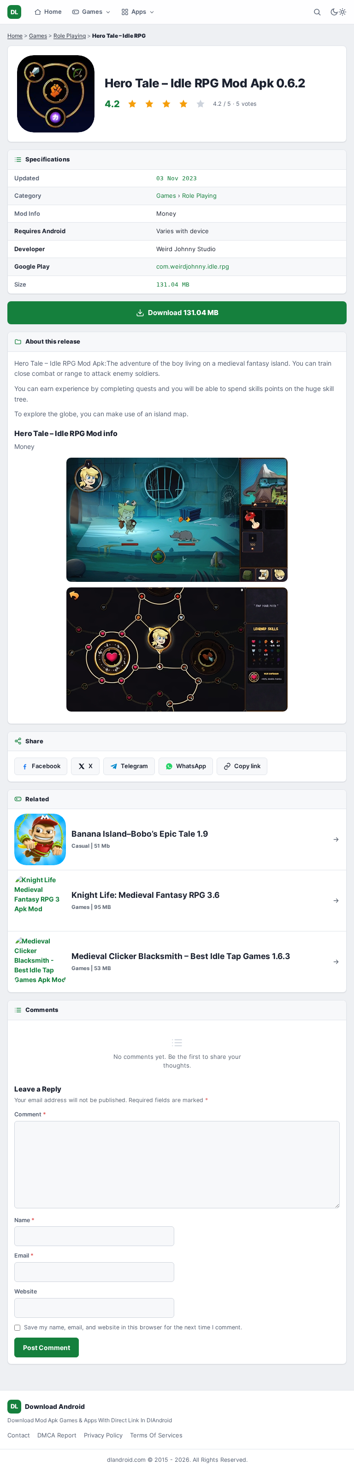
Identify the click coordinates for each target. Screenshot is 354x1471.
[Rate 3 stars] (166, 104)
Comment (30, 1114)
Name (24, 1220)
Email (24, 1255)
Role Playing (69, 35)
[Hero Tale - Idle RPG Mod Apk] (177, 520)
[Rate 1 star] (132, 104)
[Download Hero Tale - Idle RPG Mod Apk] (177, 649)
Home (53, 11)
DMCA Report (57, 1435)
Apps (138, 11)
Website (25, 1291)
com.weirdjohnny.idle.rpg (192, 266)
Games (92, 11)
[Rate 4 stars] (183, 104)
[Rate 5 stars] (200, 104)
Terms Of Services (156, 1435)
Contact (18, 1435)
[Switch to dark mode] (338, 12)
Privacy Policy (103, 1435)
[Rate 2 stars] (149, 104)
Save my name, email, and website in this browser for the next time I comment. (133, 1327)
